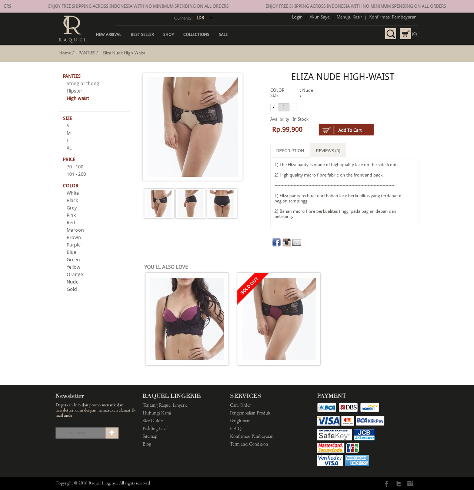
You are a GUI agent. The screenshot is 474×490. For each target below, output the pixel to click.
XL (69, 148)
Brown (74, 237)
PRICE (69, 159)
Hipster (74, 91)
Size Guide (153, 421)
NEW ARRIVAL (108, 34)
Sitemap (150, 436)
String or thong (83, 83)
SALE (223, 34)
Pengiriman (240, 421)
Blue (71, 252)
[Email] (296, 245)
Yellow (73, 267)
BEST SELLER (142, 34)
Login (297, 17)
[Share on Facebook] (276, 245)
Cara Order (240, 405)
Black (72, 200)
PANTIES (87, 53)
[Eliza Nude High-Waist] (159, 204)
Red (71, 222)
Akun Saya (320, 17)
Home (65, 53)
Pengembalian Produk (250, 413)
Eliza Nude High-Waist (124, 53)
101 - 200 (76, 174)
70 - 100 (75, 167)
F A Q (235, 429)
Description (290, 150)
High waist (78, 98)
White (73, 193)
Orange (75, 274)
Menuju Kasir (349, 17)
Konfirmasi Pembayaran (393, 17)
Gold (72, 289)
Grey (72, 208)
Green (73, 259)
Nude (73, 282)
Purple (74, 245)
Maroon (75, 230)
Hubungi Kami (157, 413)
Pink (71, 215)
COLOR (71, 185)
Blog (147, 444)
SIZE (67, 118)
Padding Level (155, 429)
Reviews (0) (328, 150)
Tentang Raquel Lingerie (165, 405)
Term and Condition (249, 444)
